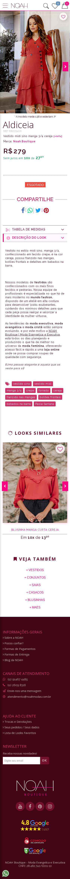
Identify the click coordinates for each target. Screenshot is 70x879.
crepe (30, 390)
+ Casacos (35, 592)
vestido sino (21, 383)
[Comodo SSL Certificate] (35, 840)
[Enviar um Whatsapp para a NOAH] (5, 873)
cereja (57, 390)
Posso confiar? (14, 643)
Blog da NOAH (13, 660)
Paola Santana (44, 403)
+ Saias (35, 585)
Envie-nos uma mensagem (24, 690)
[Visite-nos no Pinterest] (39, 806)
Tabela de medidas (27, 229)
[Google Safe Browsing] (35, 851)
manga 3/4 (14, 390)
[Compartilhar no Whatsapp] (30, 210)
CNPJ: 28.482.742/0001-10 (35, 866)
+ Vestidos (35, 570)
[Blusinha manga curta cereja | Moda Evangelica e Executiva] (35, 482)
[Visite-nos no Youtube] (20, 806)
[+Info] (58, 136)
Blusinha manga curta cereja (35, 529)
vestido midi (43, 383)
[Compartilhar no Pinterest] (46, 210)
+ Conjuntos (35, 577)
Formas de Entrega (16, 654)
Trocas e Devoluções (18, 721)
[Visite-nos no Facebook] (30, 806)
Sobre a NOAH (13, 637)
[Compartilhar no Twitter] (38, 210)
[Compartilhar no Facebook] (23, 210)
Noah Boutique (24, 141)
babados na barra (19, 403)
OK (44, 760)
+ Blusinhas (35, 599)
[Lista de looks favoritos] (55, 5)
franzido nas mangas (21, 397)
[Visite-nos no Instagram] (49, 806)
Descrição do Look (28, 237)
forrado (44, 390)
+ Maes (35, 607)
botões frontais (50, 397)
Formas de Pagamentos (19, 649)
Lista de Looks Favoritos (20, 733)
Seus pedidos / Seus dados (21, 727)
